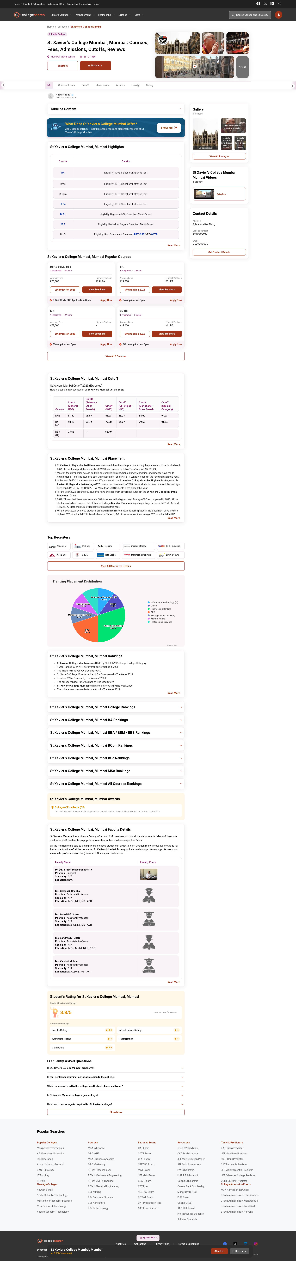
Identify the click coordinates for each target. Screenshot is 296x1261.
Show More (116, 1112)
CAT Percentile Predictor (234, 1164)
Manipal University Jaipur (50, 1148)
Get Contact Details (219, 252)
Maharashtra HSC (187, 1191)
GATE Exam (144, 1153)
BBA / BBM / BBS (60, 266)
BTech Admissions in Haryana (237, 1211)
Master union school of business (54, 1200)
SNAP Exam (144, 1181)
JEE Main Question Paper (191, 1159)
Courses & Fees (66, 85)
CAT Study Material (187, 1153)
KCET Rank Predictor (232, 1159)
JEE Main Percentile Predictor (237, 1170)
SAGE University (45, 1170)
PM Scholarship (185, 1170)
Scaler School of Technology (52, 1195)
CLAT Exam (144, 1159)
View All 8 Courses (116, 356)
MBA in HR (93, 1153)
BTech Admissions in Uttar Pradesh (240, 1195)
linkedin (245, 1244)
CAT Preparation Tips (149, 1202)
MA (52, 310)
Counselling (72, 4)
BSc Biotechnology (98, 1208)
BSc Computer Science (100, 1197)
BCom (124, 310)
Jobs (96, 4)
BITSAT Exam (145, 1197)
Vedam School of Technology (53, 1211)
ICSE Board (183, 1197)
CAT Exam (143, 1148)
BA (122, 266)
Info (49, 85)
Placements (102, 85)
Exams (17, 4)
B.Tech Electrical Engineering (103, 1186)
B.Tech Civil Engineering (101, 1181)
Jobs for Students (187, 1219)
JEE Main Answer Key (189, 1164)
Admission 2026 (56, 4)
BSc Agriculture (96, 1202)
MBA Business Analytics (101, 1159)
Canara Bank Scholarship (191, 1186)
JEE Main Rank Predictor (234, 1153)
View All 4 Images (219, 156)
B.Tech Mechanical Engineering (105, 1175)
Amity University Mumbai (50, 1164)
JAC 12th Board (186, 1208)
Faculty (135, 85)
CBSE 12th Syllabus (188, 1148)
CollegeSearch (29, 15)
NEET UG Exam (146, 1191)
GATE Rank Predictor (232, 1148)
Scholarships (39, 4)
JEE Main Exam (146, 1175)
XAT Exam (143, 1186)
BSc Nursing (94, 1191)
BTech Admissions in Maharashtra (239, 1200)
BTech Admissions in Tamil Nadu (238, 1206)
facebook (225, 1244)
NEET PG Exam (146, 1164)
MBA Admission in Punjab (235, 1189)
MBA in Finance (96, 1148)
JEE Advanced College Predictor (238, 1175)
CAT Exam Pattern (148, 1208)
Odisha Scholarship (187, 1181)
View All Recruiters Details (116, 566)
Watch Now (221, 194)
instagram (255, 1244)
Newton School (45, 1189)
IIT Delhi (41, 1181)
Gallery (149, 85)
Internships (86, 4)
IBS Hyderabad (45, 1159)
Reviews (120, 85)
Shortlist (63, 65)
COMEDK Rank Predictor (234, 1181)
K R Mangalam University (50, 1153)
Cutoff (85, 85)
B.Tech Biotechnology (99, 1170)
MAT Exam (144, 1170)
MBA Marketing (96, 1164)
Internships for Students (190, 1213)
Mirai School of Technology (51, 1206)
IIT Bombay (43, 1175)
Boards (26, 4)
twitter (235, 1244)
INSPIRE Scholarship (188, 1175)
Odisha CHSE (184, 1202)
